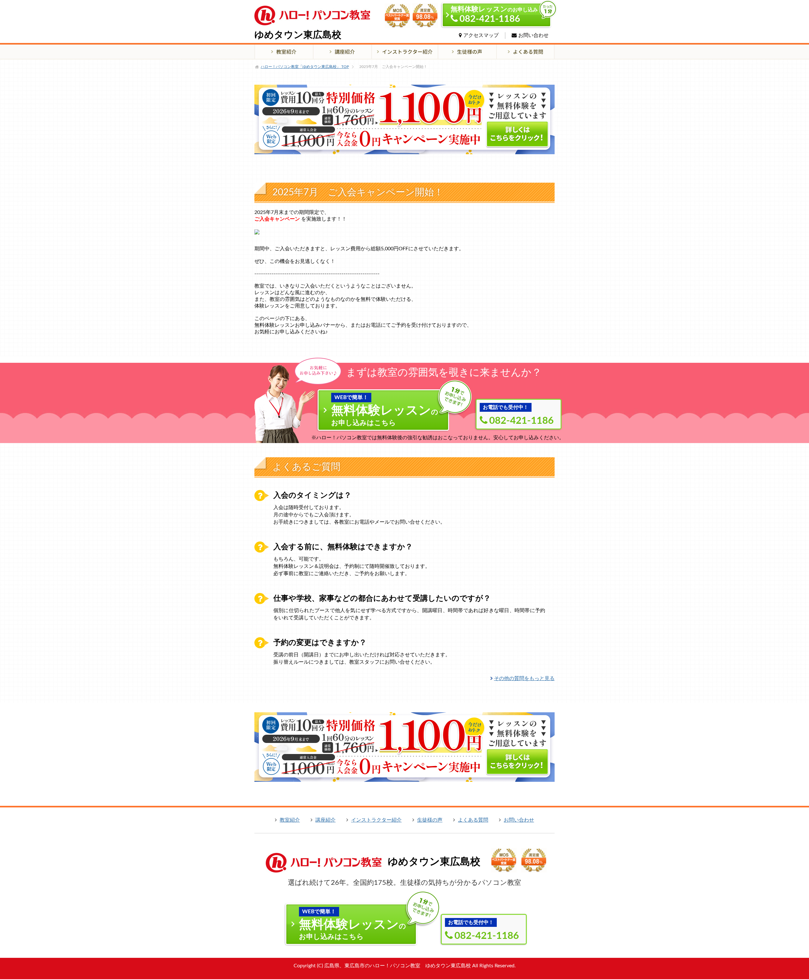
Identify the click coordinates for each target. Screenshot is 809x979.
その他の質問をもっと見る (524, 678)
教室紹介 (290, 820)
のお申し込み (494, 15)
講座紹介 (325, 820)
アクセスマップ (481, 35)
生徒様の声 (429, 820)
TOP (305, 67)
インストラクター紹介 (376, 820)
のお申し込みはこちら (384, 410)
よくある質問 (473, 820)
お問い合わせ (533, 35)
